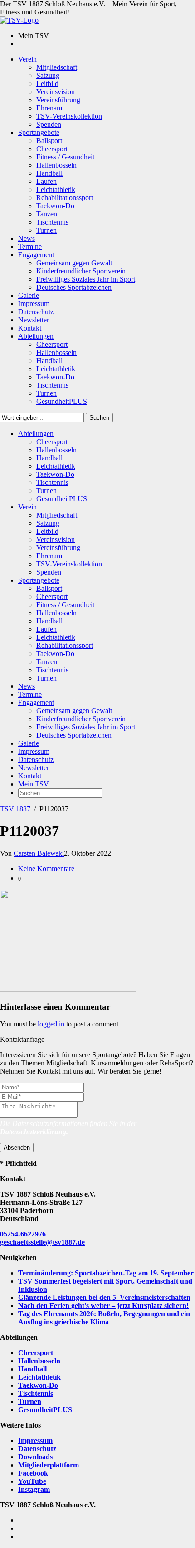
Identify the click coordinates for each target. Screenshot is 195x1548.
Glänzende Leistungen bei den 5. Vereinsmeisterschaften (104, 1297)
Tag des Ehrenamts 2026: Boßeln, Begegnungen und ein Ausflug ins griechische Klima (104, 1318)
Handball (32, 1369)
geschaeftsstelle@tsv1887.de (42, 1242)
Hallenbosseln (39, 1361)
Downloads (35, 1457)
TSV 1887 (15, 809)
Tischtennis (35, 1393)
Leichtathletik (39, 1377)
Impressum (35, 1440)
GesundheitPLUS (45, 1410)
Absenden (17, 1147)
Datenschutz (37, 1448)
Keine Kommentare (46, 868)
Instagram (34, 1489)
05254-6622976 (23, 1234)
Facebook (33, 1473)
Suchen (99, 417)
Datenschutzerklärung (33, 1132)
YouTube (32, 1481)
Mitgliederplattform (48, 1465)
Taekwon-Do (38, 1385)
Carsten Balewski (39, 853)
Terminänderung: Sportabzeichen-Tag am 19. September (106, 1273)
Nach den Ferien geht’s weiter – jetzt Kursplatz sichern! (103, 1305)
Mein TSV (33, 784)
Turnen (29, 1401)
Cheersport (35, 1352)
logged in (51, 1024)
